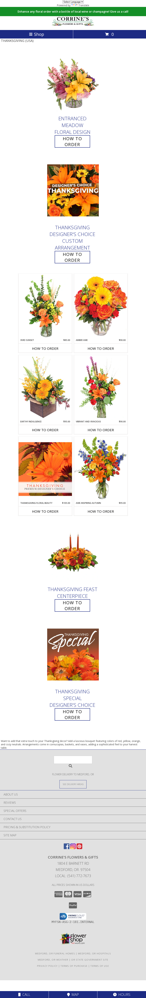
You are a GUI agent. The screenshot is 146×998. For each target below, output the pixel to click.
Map (74, 994)
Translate (83, 5)
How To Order (72, 141)
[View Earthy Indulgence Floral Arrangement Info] (45, 387)
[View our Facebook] (66, 848)
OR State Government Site (89, 959)
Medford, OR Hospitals (94, 953)
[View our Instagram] (73, 848)
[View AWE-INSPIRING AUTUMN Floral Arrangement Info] (100, 469)
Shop (39, 34)
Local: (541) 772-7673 (73, 875)
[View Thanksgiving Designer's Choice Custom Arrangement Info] (73, 190)
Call (25, 994)
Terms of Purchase (74, 965)
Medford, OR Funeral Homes (55, 953)
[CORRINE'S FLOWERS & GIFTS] (73, 24)
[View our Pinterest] (79, 848)
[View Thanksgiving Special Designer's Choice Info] (73, 654)
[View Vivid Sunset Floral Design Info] (45, 306)
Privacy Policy (47, 965)
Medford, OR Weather (53, 959)
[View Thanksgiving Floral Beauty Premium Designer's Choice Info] (45, 469)
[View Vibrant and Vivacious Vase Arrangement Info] (100, 387)
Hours (123, 994)
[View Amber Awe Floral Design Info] (100, 306)
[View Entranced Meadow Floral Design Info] (73, 81)
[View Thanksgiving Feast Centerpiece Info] (73, 552)
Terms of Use (99, 965)
